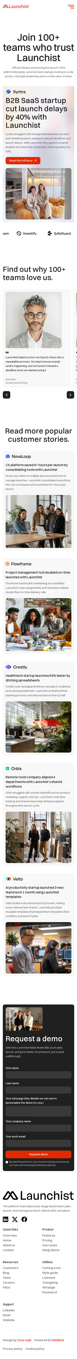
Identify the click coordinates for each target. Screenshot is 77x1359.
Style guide (50, 1273)
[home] (16, 7)
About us (9, 1245)
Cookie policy (34, 1349)
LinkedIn (9, 1310)
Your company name (18, 1121)
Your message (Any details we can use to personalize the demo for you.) (31, 1100)
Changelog (50, 1282)
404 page (48, 1287)
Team (7, 1277)
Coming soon (51, 1268)
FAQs (6, 1287)
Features (48, 1235)
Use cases (49, 1245)
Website (9, 1320)
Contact (8, 1250)
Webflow (58, 1340)
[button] (71, 6)
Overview (10, 1235)
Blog (6, 1273)
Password (49, 1292)
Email (6, 1315)
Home (7, 1240)
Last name (12, 1083)
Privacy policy (13, 1349)
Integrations (50, 1250)
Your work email (15, 1136)
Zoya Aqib (24, 1340)
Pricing (47, 1240)
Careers (9, 1282)
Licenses (48, 1277)
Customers (11, 1268)
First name (12, 1068)
